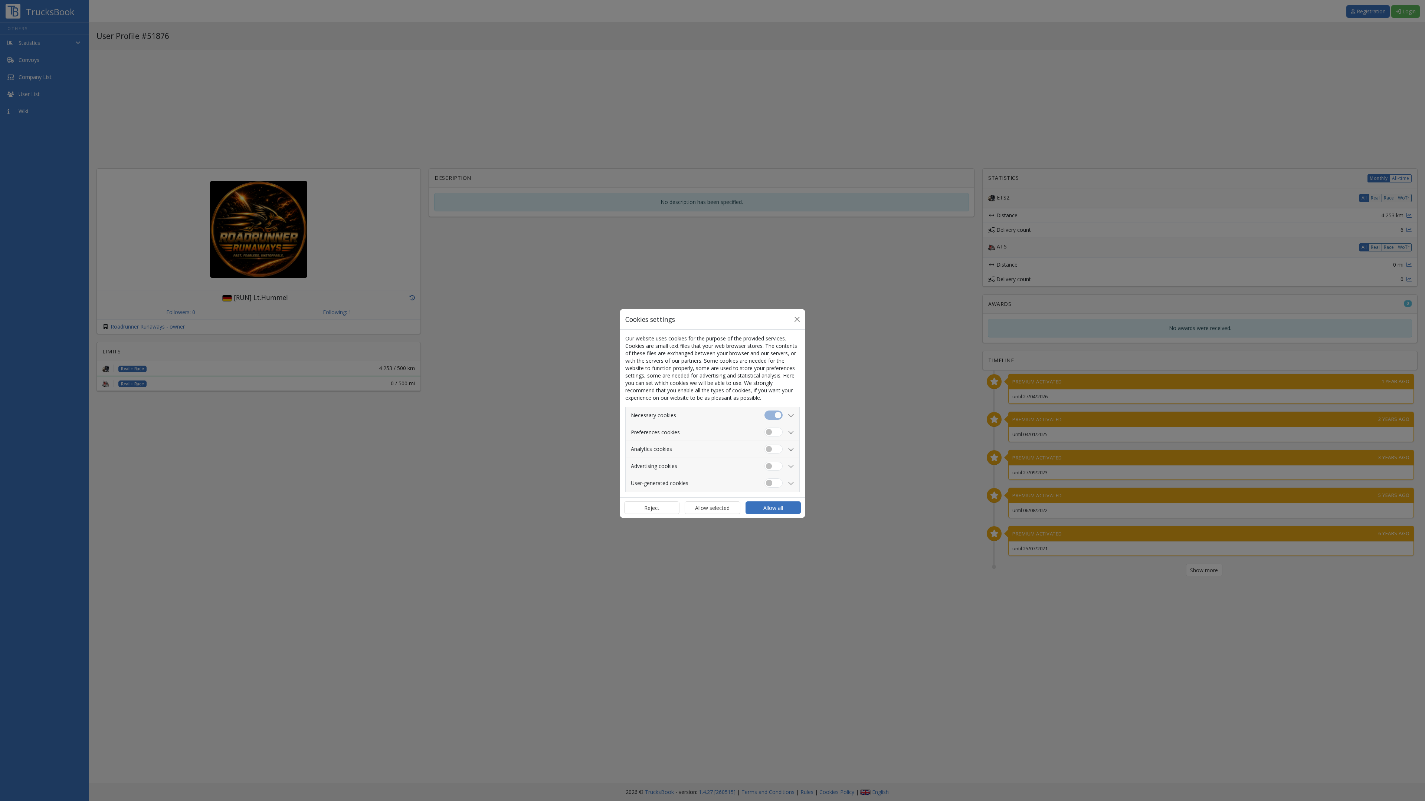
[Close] (797, 319)
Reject (651, 507)
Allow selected (712, 507)
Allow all (773, 507)
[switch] (773, 432)
